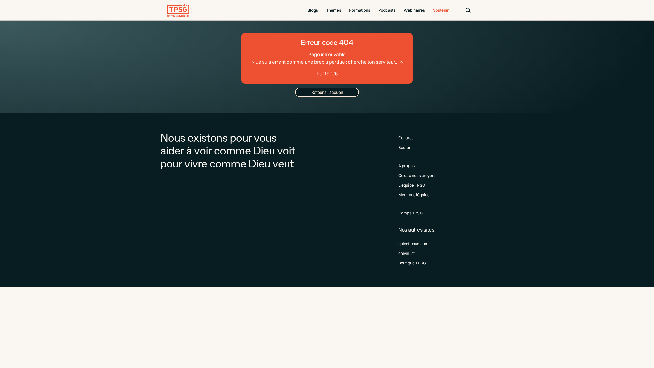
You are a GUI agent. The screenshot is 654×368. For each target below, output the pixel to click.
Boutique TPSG (412, 263)
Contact (405, 137)
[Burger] (487, 10)
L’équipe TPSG (411, 185)
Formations (359, 10)
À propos (406, 165)
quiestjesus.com (413, 243)
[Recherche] (465, 10)
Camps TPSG (410, 212)
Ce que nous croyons (417, 175)
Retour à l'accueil (327, 92)
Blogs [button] (313, 10)
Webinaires (414, 10)
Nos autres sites (416, 229)
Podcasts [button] (386, 10)
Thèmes (333, 10)
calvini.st (406, 253)
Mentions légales (413, 194)
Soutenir (441, 10)
